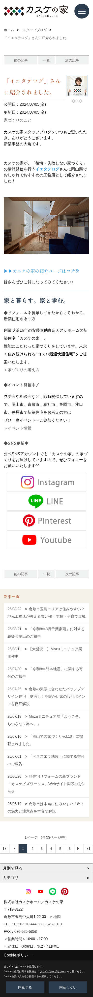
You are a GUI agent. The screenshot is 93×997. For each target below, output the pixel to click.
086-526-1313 (50, 924)
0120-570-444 (25, 924)
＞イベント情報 (17, 428)
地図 (57, 917)
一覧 (46, 60)
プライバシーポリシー (52, 971)
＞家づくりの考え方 (21, 370)
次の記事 (72, 60)
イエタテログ (47, 169)
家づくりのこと (17, 120)
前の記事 (21, 60)
